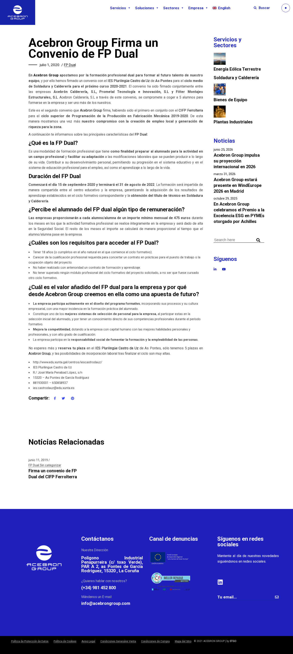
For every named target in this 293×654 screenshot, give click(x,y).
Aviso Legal (88, 641)
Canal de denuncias (173, 539)
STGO (233, 641)
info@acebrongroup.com (105, 603)
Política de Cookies (65, 641)
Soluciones (144, 8)
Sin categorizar (50, 465)
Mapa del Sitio (183, 641)
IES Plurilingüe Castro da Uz (129, 81)
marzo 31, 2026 (225, 174)
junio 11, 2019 (38, 460)
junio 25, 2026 (223, 149)
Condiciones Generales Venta (118, 641)
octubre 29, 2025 (225, 198)
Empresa (195, 8)
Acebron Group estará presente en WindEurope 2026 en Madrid (237, 185)
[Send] (277, 597)
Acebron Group (45, 75)
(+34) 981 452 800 (98, 587)
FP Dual (70, 65)
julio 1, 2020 (49, 65)
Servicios (118, 8)
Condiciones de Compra (155, 641)
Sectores (171, 8)
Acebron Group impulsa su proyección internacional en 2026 (237, 161)
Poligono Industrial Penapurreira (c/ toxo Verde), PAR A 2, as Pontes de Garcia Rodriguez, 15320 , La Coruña (112, 564)
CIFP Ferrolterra (191, 110)
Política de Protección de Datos (29, 641)
